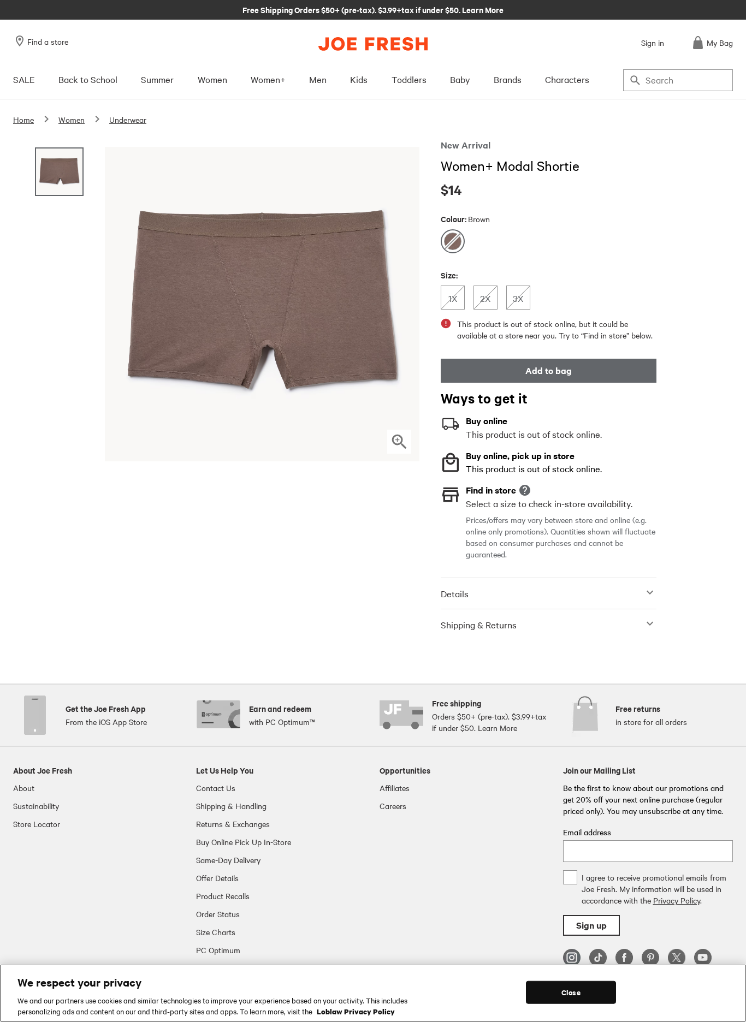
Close (571, 992)
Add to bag (548, 370)
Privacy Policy (676, 900)
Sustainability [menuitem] (36, 805)
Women (212, 79)
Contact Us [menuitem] (215, 787)
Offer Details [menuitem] (217, 877)
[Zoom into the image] (399, 442)
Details (455, 593)
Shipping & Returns (479, 625)
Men (318, 79)
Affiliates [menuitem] (395, 787)
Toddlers (409, 79)
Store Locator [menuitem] (36, 823)
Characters (567, 79)
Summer (157, 79)
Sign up (591, 925)
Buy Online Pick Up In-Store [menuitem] (243, 841)
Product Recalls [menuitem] (223, 895)
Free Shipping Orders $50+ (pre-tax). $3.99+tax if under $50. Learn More (373, 9)
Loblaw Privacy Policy (356, 1010)
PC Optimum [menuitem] (218, 949)
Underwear (127, 119)
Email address (587, 832)
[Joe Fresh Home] (373, 44)
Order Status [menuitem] (218, 913)
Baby (460, 79)
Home (23, 119)
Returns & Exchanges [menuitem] (233, 823)
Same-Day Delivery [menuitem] (228, 859)
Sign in (652, 42)
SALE (24, 79)
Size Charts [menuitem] (215, 931)
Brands (508, 79)
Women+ (268, 79)
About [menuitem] (23, 787)
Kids (359, 79)
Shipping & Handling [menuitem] (231, 805)
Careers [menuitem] (393, 805)
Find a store (47, 41)
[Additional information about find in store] (524, 490)
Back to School (87, 79)
